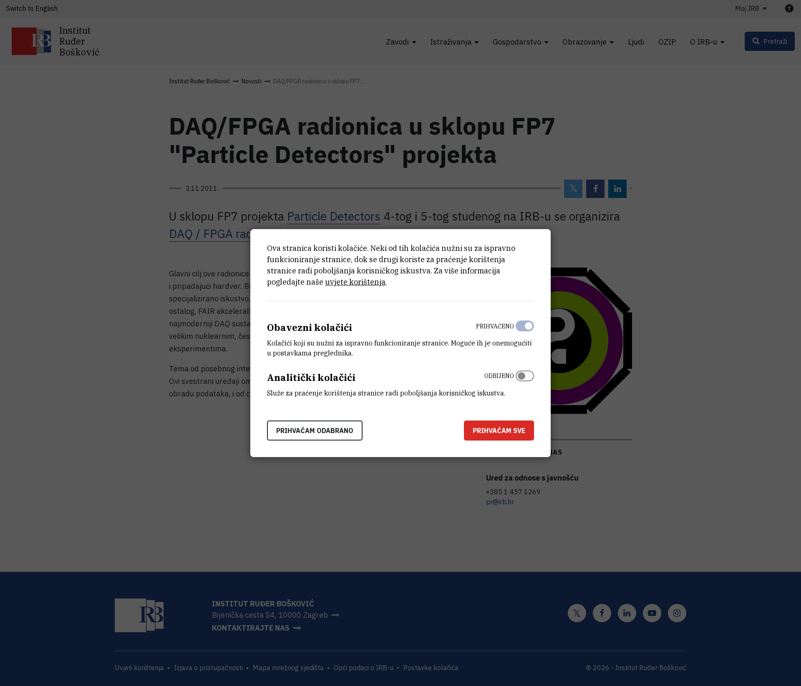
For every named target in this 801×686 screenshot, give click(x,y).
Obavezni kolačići (309, 327)
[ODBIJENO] (525, 383)
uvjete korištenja (355, 282)
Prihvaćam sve (499, 430)
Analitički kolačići (311, 377)
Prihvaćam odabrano (314, 430)
